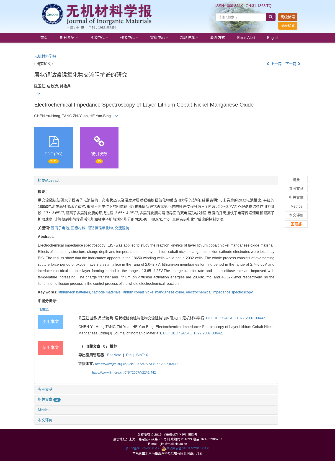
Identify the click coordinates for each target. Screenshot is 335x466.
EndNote (114, 355)
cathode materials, (107, 292)
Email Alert (246, 38)
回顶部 (296, 224)
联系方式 (217, 38)
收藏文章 (93, 346)
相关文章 (48, 399)
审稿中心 (158, 38)
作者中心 (128, 38)
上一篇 (276, 64)
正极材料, (79, 228)
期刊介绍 (67, 38)
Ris (128, 355)
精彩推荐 (188, 38)
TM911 (43, 309)
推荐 (113, 346)
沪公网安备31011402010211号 (188, 448)
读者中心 (98, 38)
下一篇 (291, 64)
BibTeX (142, 355)
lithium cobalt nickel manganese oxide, (154, 292)
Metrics (43, 410)
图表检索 (288, 26)
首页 (44, 38)
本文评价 (45, 420)
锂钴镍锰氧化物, (101, 228)
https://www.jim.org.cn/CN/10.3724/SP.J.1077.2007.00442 (136, 364)
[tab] (156, 180)
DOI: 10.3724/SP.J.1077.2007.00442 (235, 318)
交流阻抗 (122, 228)
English (273, 38)
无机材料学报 (45, 56)
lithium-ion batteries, (75, 292)
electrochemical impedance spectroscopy (219, 292)
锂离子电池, (61, 228)
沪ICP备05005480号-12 (142, 448)
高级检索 (288, 17)
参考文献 (45, 389)
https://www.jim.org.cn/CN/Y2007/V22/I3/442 (124, 372)
